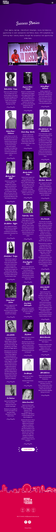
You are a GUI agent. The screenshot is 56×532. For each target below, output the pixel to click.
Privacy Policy (28, 528)
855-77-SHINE (20, 516)
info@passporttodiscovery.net (32, 516)
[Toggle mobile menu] (52, 3)
